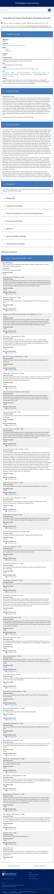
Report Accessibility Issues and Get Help (28, 891)
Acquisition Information (14, 206)
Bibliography (10, 198)
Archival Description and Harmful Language (12, 892)
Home (30, 872)
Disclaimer (4, 891)
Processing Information (14, 221)
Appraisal (9, 229)
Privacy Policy (13, 891)
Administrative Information (15, 244)
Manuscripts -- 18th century (32, 74)
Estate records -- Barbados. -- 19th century (16, 74)
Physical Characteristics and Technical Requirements (24, 213)
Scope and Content (12, 125)
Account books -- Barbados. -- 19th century (12, 72)
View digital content (12, 293)
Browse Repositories (34, 874)
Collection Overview (13, 34)
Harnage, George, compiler (33, 69)
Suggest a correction (40, 866)
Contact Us (43, 23)
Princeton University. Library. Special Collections (13, 69)
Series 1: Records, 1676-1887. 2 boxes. (19, 258)
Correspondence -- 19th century (30, 72)
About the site (32, 876)
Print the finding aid (14, 866)
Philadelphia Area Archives (27, 3)
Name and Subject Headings (16, 236)
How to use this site (33, 878)
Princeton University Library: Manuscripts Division (13, 45)
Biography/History (12, 91)
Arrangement (10, 184)
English (4, 55)
